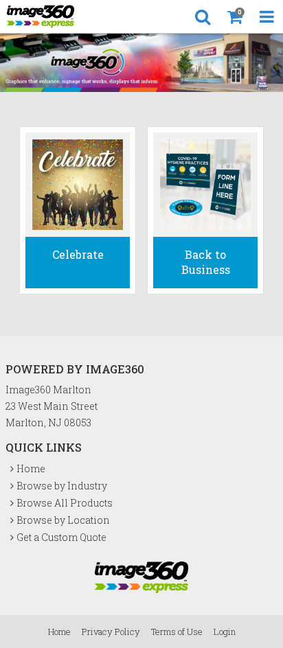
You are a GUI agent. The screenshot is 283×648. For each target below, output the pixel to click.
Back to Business (205, 262)
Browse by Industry (61, 485)
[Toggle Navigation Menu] (267, 16)
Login (225, 631)
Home (30, 468)
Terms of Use (177, 631)
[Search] (202, 16)
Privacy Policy (111, 631)
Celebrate (78, 254)
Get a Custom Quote (61, 537)
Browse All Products (64, 502)
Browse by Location (63, 519)
